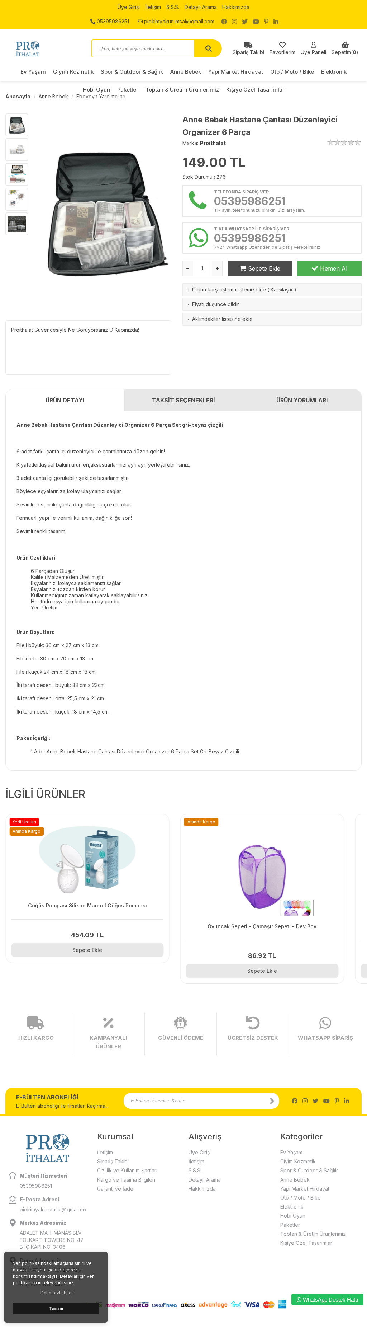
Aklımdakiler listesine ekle (222, 319)
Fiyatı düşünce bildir (215, 304)
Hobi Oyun (292, 1215)
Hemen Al (332, 268)
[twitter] (244, 21)
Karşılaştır (282, 289)
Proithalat (213, 143)
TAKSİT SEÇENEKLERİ (183, 400)
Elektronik (334, 71)
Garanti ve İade (115, 1189)
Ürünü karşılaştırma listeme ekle (229, 289)
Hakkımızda (235, 7)
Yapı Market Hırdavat (235, 71)
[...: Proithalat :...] (43, 48)
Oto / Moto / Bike (292, 71)
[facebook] (224, 21)
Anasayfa (17, 96)
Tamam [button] (56, 1308)
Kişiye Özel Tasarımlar (306, 1243)
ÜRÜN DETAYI (65, 400)
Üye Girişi (129, 7)
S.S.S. (172, 7)
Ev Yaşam (33, 71)
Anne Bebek (185, 71)
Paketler (290, 1225)
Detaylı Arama (201, 7)
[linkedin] (276, 21)
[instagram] (234, 21)
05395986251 (112, 21)
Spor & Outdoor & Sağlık (132, 71)
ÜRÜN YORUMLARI (302, 400)
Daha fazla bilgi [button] (56, 1292)
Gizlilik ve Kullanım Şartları (127, 1170)
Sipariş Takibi (113, 1161)
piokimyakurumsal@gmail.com (178, 21)
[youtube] (256, 21)
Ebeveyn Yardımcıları (100, 96)
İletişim (153, 7)
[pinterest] (266, 21)
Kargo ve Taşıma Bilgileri (126, 1180)
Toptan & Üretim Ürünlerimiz (313, 1234)
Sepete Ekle (263, 268)
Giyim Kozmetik (73, 71)
